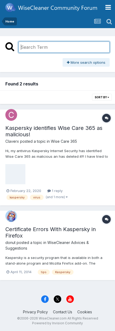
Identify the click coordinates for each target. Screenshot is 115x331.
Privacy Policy (35, 312)
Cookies (84, 312)
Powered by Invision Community (57, 323)
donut (10, 242)
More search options (87, 62)
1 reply (57, 191)
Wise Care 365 (64, 141)
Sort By (101, 97)
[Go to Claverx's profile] (11, 115)
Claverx (12, 141)
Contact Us (62, 312)
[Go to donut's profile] (11, 216)
